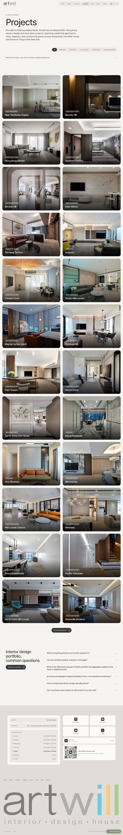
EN (111, 3)
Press (92, 4)
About (69, 4)
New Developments (109, 49)
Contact (104, 4)
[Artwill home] (10, 4)
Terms (14, 831)
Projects (85, 4)
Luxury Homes (84, 49)
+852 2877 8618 (51, 720)
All (54, 49)
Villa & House (96, 49)
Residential (62, 49)
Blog (98, 4)
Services (76, 4)
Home (62, 4)
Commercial (72, 49)
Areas (31, 780)
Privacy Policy (7, 831)
